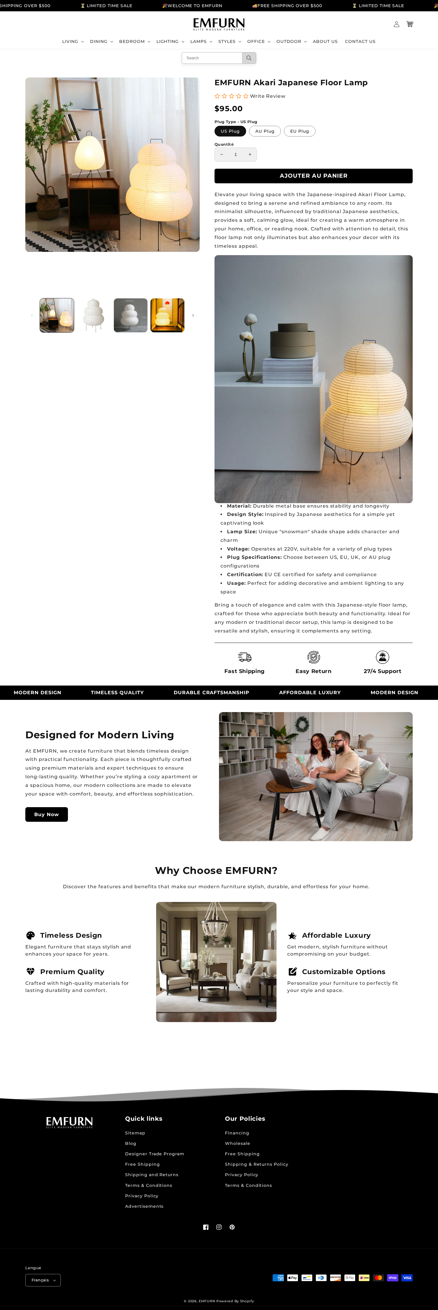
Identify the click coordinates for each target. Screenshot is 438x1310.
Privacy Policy (142, 1196)
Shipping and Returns (151, 1174)
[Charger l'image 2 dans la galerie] (94, 315)
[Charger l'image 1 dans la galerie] (57, 315)
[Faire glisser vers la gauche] (31, 315)
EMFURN (207, 1301)
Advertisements (144, 1206)
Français (40, 1280)
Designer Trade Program (154, 1153)
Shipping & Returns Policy (256, 1164)
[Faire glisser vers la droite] (193, 315)
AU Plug (265, 131)
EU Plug (299, 131)
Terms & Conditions (148, 1185)
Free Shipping (142, 1164)
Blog (130, 1143)
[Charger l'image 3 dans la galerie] (131, 315)
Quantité (224, 144)
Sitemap (135, 1133)
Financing (237, 1133)
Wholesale (237, 1143)
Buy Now (46, 814)
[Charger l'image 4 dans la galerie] (167, 315)
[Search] (249, 57)
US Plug (230, 131)
